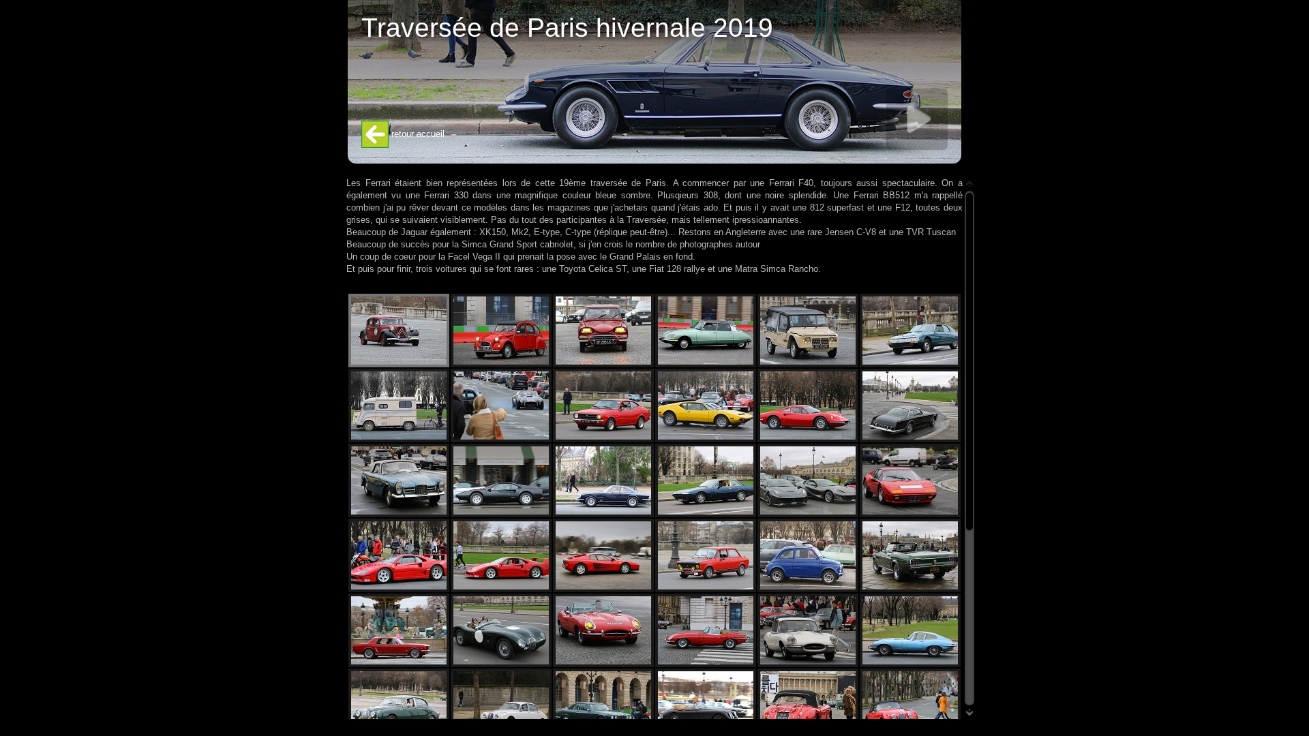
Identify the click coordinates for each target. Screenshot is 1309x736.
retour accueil (417, 134)
